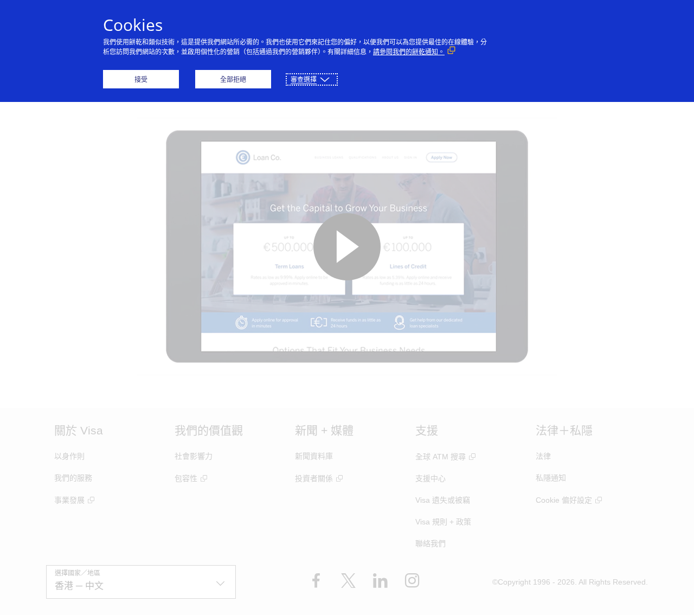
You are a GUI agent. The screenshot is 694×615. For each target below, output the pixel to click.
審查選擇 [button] (304, 79)
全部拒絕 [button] (233, 79)
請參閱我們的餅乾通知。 (409, 51)
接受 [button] (140, 79)
